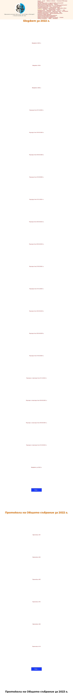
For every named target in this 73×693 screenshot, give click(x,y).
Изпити (56, 4)
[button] (36, 43)
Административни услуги (56, 13)
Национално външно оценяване (45, 4)
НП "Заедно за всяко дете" (61, 5)
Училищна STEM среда (62, 0)
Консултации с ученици (54, 9)
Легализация (65, 11)
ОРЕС (64, 10)
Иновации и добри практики (44, 14)
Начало (39, 0)
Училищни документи (43, 7)
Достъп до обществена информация (46, 16)
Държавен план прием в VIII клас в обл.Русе (48, 12)
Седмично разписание (55, 7)
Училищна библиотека (43, 13)
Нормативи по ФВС (51, 10)
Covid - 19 (59, 10)
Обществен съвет (61, 8)
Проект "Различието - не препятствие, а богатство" (50, 2)
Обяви (49, 18)
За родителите (41, 10)
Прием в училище (56, 11)
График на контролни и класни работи (47, 8)
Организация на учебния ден (44, 6)
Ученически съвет (57, 6)
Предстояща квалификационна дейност (47, 15)
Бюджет (40, 9)
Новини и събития (51, 0)
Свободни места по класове (44, 11)
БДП (60, 12)
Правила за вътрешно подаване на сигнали (48, 17)
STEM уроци (40, 1)
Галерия (61, 17)
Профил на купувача (42, 18)
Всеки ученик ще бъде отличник (45, 5)
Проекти (45, 9)
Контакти (55, 18)
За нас (43, 0)
